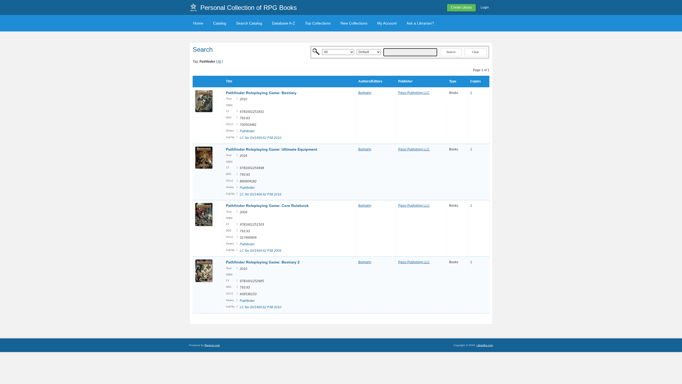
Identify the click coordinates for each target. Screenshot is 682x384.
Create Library (461, 7)
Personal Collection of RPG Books (248, 7)
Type (452, 81)
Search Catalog (249, 23)
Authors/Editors (370, 81)
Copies (475, 81)
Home (198, 23)
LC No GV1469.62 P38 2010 (260, 138)
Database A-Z (283, 23)
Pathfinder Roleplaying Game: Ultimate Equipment (271, 149)
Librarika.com (485, 345)
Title (229, 81)
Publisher (405, 81)
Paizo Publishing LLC (414, 93)
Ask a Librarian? (420, 23)
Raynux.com (212, 345)
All (219, 61)
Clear (475, 52)
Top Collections (318, 23)
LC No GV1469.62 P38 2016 (260, 194)
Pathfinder (247, 131)
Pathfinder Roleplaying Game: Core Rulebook (267, 205)
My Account (387, 23)
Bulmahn (364, 93)
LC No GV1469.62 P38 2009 (260, 251)
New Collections (353, 23)
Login (485, 7)
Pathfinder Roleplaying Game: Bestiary (261, 93)
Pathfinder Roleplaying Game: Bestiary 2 (263, 262)
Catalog (219, 23)
